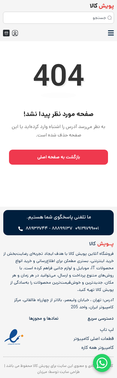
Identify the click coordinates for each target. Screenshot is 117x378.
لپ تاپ (107, 330)
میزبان (42, 372)
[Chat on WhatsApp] (102, 363)
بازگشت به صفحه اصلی (58, 157)
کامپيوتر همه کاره (97, 348)
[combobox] (58, 18)
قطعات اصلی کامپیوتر (94, 339)
